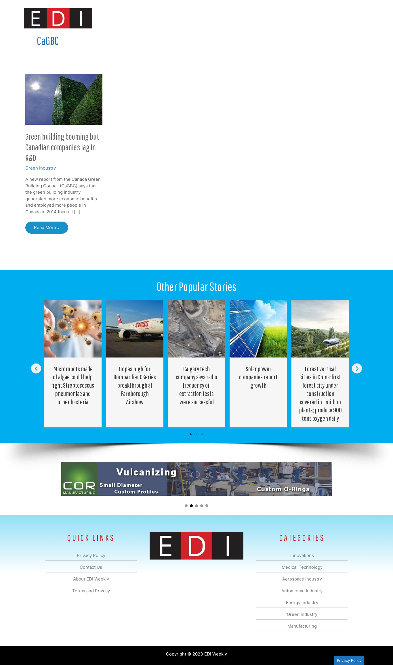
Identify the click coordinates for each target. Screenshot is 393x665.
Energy (237, 18)
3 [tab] (202, 434)
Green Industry (40, 168)
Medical (156, 18)
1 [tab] (191, 434)
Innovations (129, 18)
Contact (338, 18)
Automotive (211, 18)
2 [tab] (196, 434)
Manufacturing (287, 18)
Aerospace (181, 18)
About (316, 18)
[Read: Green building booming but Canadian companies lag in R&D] (63, 99)
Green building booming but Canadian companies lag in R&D (62, 147)
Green (259, 18)
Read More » (47, 229)
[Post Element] (73, 364)
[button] (360, 18)
